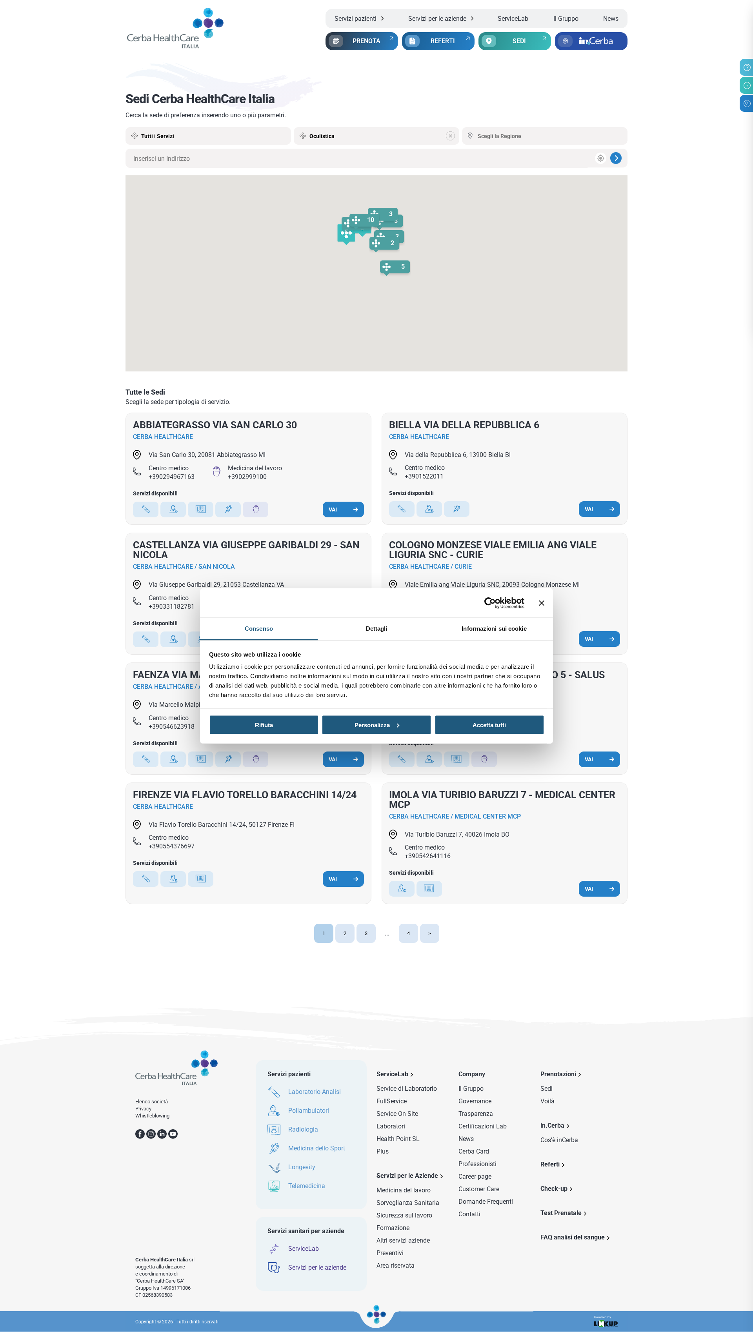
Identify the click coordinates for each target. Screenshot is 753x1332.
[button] (346, 235)
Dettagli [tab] (376, 628)
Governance (474, 1101)
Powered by (602, 1317)
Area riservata (395, 1265)
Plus (382, 1151)
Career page (474, 1176)
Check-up (553, 1188)
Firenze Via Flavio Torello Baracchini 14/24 (244, 795)
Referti (550, 1164)
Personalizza (372, 724)
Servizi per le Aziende (407, 1175)
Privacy (143, 1109)
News (610, 18)
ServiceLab (513, 18)
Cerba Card (473, 1151)
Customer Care (478, 1189)
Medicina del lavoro (403, 1190)
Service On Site (397, 1113)
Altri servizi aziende (403, 1240)
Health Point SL (398, 1139)
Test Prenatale (561, 1213)
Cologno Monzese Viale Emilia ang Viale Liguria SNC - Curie (493, 549)
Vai (333, 509)
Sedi (546, 1088)
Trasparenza (475, 1113)
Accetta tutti (489, 724)
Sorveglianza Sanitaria (407, 1202)
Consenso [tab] (259, 628)
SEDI (519, 41)
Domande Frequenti (485, 1201)
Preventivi (390, 1253)
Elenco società (151, 1102)
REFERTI (443, 41)
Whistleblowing (152, 1116)
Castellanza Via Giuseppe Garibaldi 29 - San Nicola (246, 549)
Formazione (392, 1228)
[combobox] (376, 136)
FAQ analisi (572, 1237)
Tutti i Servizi (157, 136)
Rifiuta (264, 724)
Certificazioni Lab (482, 1126)
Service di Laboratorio (406, 1088)
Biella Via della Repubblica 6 (464, 425)
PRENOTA (366, 41)
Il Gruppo (565, 18)
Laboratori (390, 1126)
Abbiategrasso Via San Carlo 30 (215, 425)
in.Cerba (552, 1125)
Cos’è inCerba (559, 1140)
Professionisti (477, 1164)
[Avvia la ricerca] (616, 158)
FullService (391, 1101)
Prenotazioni (558, 1074)
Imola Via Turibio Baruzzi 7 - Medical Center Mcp (502, 799)
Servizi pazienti (355, 18)
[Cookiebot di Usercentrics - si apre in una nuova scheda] (490, 603)
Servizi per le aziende (437, 18)
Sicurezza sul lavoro (404, 1215)
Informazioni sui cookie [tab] (494, 628)
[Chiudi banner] (541, 603)
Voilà (547, 1101)
